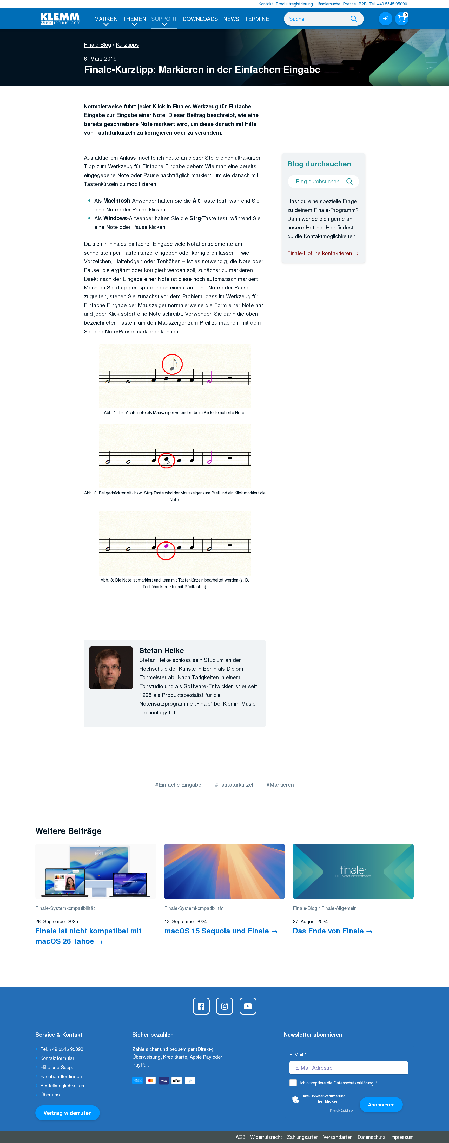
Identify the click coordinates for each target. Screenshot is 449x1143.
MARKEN (105, 18)
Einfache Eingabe (180, 784)
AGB (241, 1136)
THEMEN (134, 18)
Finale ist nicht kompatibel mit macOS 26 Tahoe (88, 935)
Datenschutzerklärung (353, 1083)
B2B (363, 4)
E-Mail (298, 1054)
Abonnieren (381, 1104)
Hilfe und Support (59, 1067)
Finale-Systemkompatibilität (65, 908)
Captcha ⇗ (341, 1110)
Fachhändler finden (61, 1076)
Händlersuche (327, 4)
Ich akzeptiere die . (339, 1083)
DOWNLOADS (200, 18)
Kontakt (265, 4)
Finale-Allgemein (339, 908)
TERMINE (257, 18)
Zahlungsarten (303, 1136)
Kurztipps (127, 44)
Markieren (282, 784)
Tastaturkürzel (235, 784)
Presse (349, 4)
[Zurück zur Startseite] (60, 19)
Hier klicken (327, 1101)
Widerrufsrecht (266, 1136)
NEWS (231, 18)
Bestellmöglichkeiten (62, 1085)
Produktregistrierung (294, 4)
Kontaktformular (57, 1058)
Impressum (402, 1136)
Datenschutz (371, 1136)
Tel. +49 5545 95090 (388, 4)
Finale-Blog (97, 44)
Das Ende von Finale (328, 930)
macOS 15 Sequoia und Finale (216, 930)
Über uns (50, 1094)
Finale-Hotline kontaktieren (319, 253)
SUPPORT (164, 18)
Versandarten (338, 1136)
